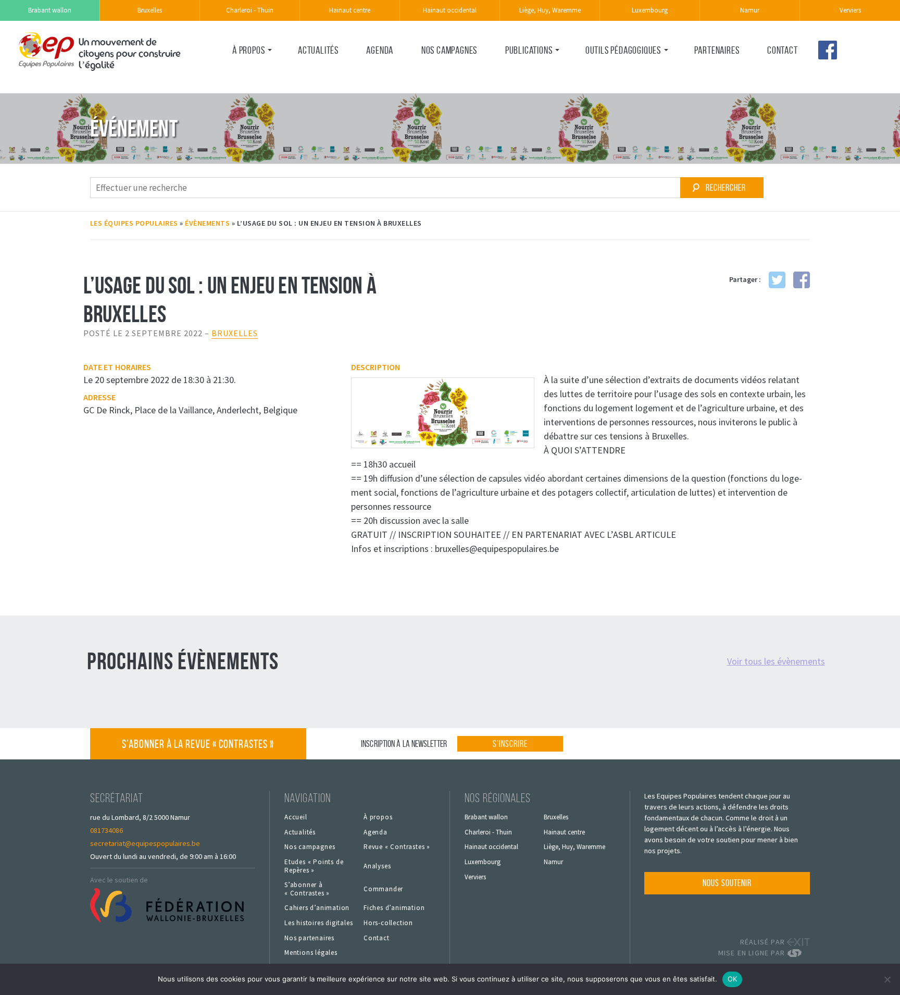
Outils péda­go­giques (623, 50)
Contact (782, 50)
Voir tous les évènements (776, 661)
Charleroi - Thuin (249, 10)
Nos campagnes (449, 50)
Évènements (207, 223)
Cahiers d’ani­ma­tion (316, 908)
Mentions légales (311, 953)
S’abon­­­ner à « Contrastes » (307, 889)
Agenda (379, 50)
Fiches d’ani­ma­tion (394, 908)
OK (733, 979)
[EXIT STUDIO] (798, 942)
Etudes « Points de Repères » (313, 866)
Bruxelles (150, 10)
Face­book (827, 50)
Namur (749, 10)
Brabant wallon (49, 10)
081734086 (106, 830)
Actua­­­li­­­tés (318, 50)
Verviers (850, 10)
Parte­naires (717, 50)
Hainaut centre (349, 10)
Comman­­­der (383, 889)
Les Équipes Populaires (134, 223)
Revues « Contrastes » (542, 72)
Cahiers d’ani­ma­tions (620, 72)
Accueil (295, 817)
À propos (248, 50)
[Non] (887, 979)
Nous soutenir (727, 883)
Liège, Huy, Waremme (550, 10)
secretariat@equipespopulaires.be (145, 843)
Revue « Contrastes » (397, 847)
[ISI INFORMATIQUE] (798, 953)
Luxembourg (650, 10)
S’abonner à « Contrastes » (198, 744)
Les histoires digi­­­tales (318, 923)
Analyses (377, 866)
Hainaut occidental (450, 10)
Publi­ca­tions (529, 50)
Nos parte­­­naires (309, 938)
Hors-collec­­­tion (388, 923)
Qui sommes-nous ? (263, 72)
